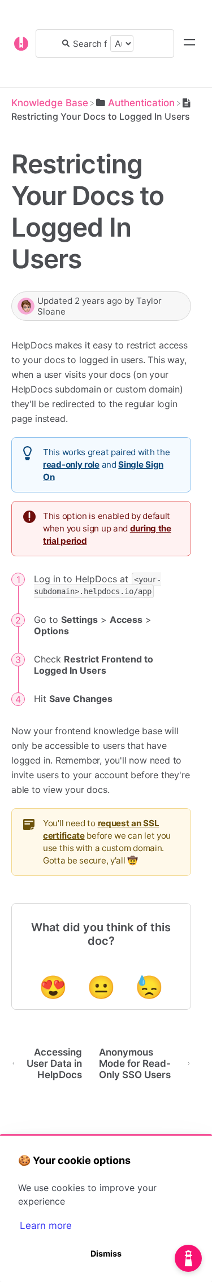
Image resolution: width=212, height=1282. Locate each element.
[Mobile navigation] (189, 43)
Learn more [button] (46, 1225)
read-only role (71, 464)
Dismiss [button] (106, 1253)
